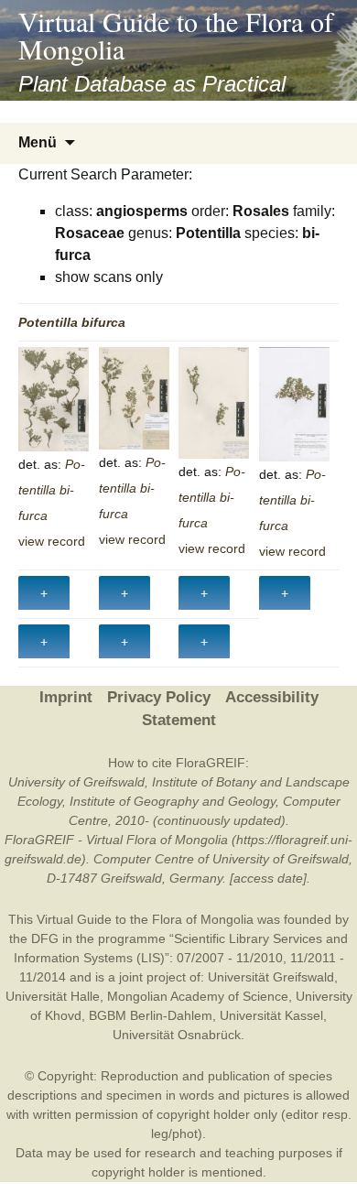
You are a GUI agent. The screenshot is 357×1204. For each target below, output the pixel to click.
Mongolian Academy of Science (197, 996)
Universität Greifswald (271, 977)
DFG (45, 938)
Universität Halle (52, 996)
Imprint (65, 697)
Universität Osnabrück (177, 1034)
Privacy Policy (159, 697)
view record (51, 541)
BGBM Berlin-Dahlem (150, 1015)
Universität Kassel (271, 1015)
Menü (37, 142)
